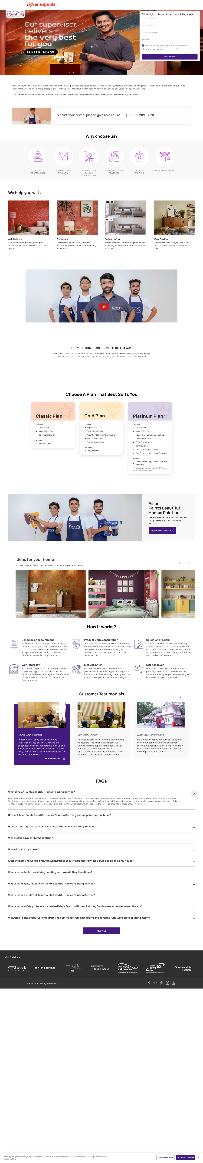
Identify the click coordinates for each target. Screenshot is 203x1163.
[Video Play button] (101, 306)
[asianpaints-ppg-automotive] (128, 968)
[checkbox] (143, 45)
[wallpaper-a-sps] (77, 217)
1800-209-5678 (142, 115)
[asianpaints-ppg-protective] (155, 968)
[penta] (183, 968)
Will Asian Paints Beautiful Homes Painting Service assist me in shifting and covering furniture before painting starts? (79, 917)
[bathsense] (45, 968)
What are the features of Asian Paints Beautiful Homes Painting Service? (51, 883)
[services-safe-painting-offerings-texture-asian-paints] (28, 217)
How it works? (101, 626)
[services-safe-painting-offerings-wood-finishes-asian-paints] (174, 217)
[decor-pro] (73, 968)
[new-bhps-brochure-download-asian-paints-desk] (75, 517)
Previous (179, 563)
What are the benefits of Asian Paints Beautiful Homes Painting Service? (51, 895)
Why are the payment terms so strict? (30, 838)
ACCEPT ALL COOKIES (186, 1157)
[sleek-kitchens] (17, 968)
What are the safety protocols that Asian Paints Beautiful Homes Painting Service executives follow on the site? (75, 906)
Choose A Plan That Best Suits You (102, 394)
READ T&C (101, 931)
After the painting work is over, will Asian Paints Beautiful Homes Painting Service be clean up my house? (71, 860)
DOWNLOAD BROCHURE (162, 530)
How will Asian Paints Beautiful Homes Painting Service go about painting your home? (59, 815)
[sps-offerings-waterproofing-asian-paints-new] (125, 217)
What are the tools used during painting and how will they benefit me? (50, 872)
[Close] (199, 1158)
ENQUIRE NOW (169, 57)
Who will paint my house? (23, 849)
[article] (53, 425)
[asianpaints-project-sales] (100, 968)
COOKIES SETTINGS (165, 1157)
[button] (194, 793)
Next (188, 563)
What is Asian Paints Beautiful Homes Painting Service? (41, 792)
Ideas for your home (35, 559)
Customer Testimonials (101, 694)
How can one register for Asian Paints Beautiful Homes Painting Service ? (51, 826)
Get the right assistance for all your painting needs (167, 14)
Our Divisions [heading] (12, 957)
